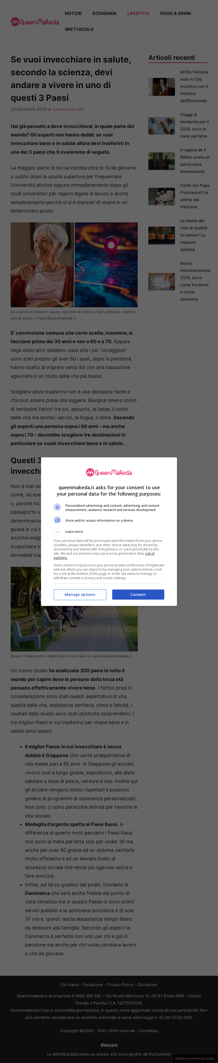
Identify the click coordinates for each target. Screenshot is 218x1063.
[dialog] (109, 531)
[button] (109, 531)
